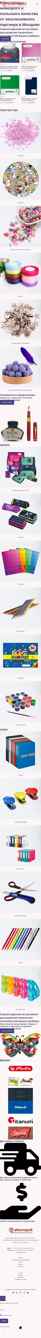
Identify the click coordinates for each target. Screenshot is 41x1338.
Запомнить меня (6, 1315)
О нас (20, 1273)
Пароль (2, 1310)
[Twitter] (13, 1292)
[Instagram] (20, 1292)
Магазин (20, 1264)
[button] (4, 1333)
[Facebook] (24, 1292)
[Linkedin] (17, 1292)
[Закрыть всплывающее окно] (2, 1298)
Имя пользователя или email (9, 1303)
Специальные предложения (20, 1260)
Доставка (20, 1277)
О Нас (20, 1262)
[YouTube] (28, 1292)
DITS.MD (34, 1289)
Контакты (20, 1266)
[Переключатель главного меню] (37, 4)
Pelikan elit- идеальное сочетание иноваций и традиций (16, 399)
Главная (20, 1258)
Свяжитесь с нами (20, 1279)
